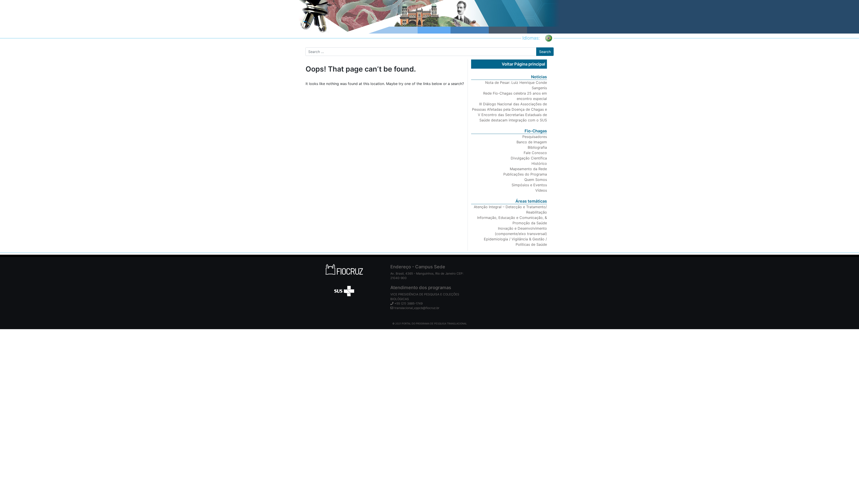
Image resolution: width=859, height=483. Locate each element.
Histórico (539, 163)
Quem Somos (535, 179)
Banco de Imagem (532, 142)
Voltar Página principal (523, 64)
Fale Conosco (535, 152)
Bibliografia (537, 147)
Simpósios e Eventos (529, 185)
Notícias (539, 76)
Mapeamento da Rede (528, 169)
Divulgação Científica (529, 158)
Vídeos (541, 190)
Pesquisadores (534, 136)
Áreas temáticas (531, 201)
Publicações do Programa (525, 174)
